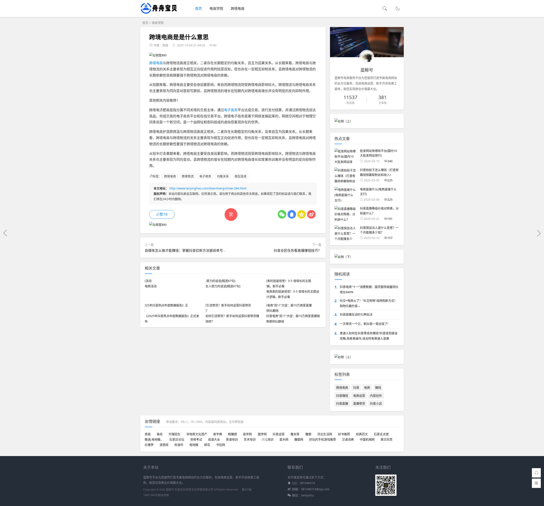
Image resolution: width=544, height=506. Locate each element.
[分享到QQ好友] (292, 214)
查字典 (217, 434)
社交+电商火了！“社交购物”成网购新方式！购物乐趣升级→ (368, 303)
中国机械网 (367, 439)
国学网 (262, 434)
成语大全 (214, 439)
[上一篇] (5, 233)
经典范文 (362, 434)
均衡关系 (223, 176)
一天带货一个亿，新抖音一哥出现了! (364, 324)
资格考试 (196, 439)
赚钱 (378, 387)
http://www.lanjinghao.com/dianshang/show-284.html (207, 188)
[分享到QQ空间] (301, 214)
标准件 (178, 445)
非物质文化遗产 (196, 434)
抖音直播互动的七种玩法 (356, 314)
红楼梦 (149, 445)
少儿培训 (267, 439)
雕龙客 (294, 434)
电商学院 (216, 8)
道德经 (164, 445)
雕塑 (308, 434)
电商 (367, 387)
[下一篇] (538, 233)
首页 (198, 8)
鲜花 (207, 445)
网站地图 (163, 495)
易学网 (247, 434)
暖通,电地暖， (154, 439)
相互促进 (240, 176)
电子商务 (231, 110)
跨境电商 (237, 8)
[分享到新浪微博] (311, 214)
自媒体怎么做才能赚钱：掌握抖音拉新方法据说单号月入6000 (191, 250)
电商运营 (359, 396)
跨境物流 (188, 176)
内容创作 (376, 396)
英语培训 (232, 439)
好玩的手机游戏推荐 (322, 439)
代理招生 (174, 434)
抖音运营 (279, 434)
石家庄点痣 (381, 434)
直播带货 (359, 403)
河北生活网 (324, 434)
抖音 (356, 387)
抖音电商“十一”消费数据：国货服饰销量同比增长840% (369, 289)
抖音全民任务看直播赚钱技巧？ (297, 250)
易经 (160, 434)
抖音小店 (376, 403)
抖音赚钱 (342, 396)
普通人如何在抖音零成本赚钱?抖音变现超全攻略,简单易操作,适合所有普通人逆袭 (369, 335)
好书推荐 (344, 434)
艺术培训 (250, 439)
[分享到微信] (282, 214)
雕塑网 (298, 439)
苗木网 (283, 439)
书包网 (220, 445)
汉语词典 (348, 439)
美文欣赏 (386, 439)
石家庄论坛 (176, 439)
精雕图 (232, 434)
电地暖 (193, 445)
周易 (148, 434)
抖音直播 (342, 403)
